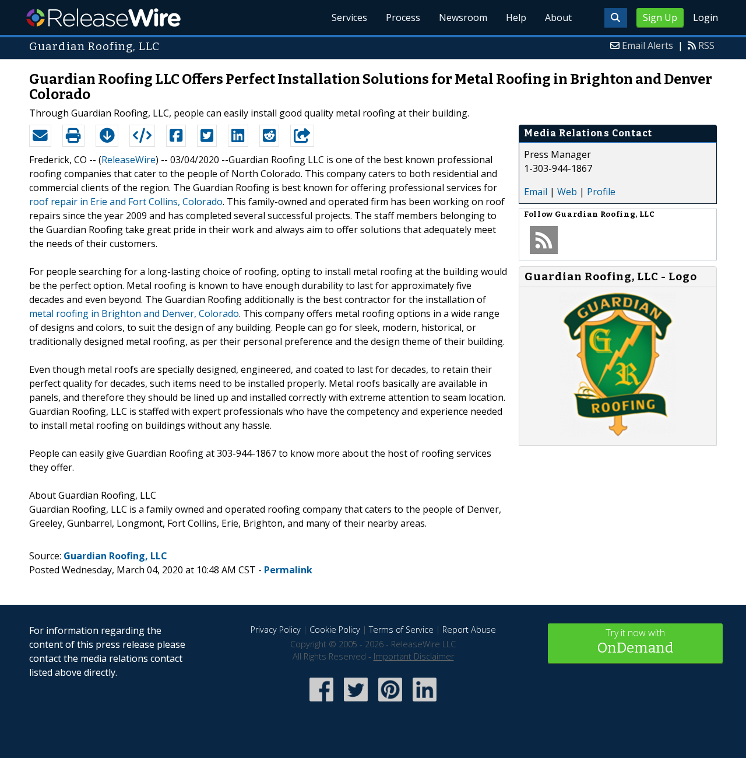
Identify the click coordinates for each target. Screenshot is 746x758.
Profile (601, 191)
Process (403, 17)
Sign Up (660, 17)
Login (705, 17)
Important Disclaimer (414, 656)
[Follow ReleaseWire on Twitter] (356, 702)
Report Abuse (469, 629)
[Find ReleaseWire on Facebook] (321, 702)
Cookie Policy (334, 629)
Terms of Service (401, 629)
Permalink (288, 569)
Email (535, 191)
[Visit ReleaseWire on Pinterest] (390, 702)
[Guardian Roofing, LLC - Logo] (618, 433)
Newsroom (463, 17)
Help (516, 17)
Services (349, 17)
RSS (706, 45)
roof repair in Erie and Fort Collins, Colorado (126, 201)
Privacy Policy (276, 629)
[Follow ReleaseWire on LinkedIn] (425, 702)
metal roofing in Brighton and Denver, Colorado (134, 313)
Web (567, 191)
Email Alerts (647, 45)
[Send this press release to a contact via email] (40, 135)
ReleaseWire (103, 17)
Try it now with (635, 641)
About (558, 17)
